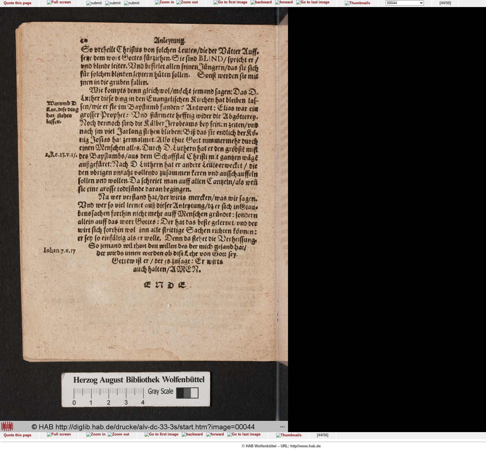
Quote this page (17, 3)
